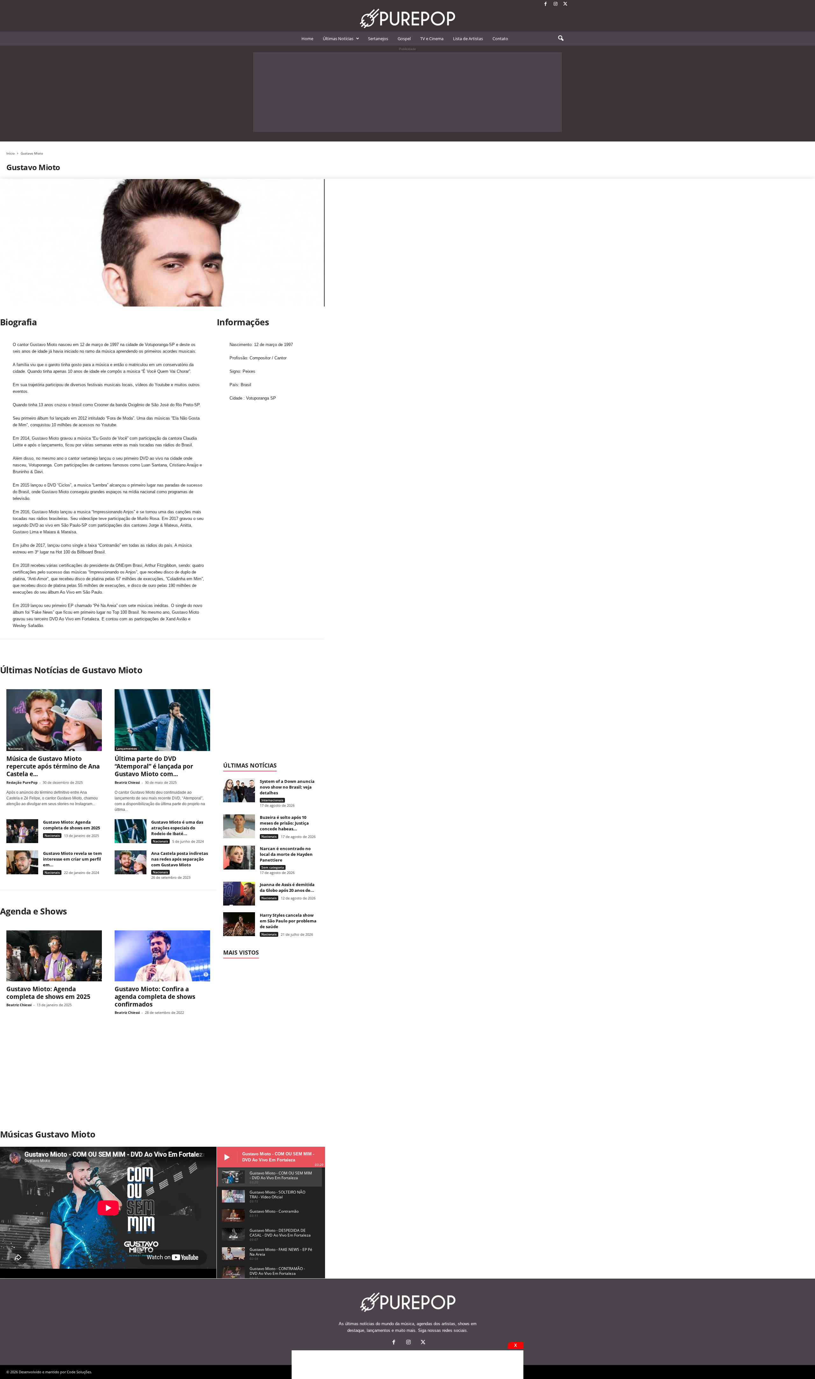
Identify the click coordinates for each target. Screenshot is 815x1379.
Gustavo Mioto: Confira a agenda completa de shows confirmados (155, 996)
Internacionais (272, 800)
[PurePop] (407, 18)
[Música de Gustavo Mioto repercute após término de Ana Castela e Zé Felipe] (54, 720)
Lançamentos (126, 748)
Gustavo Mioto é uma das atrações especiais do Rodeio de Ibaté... (177, 827)
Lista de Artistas (468, 38)
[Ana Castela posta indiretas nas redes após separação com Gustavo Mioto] (130, 862)
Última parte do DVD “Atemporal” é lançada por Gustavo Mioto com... (154, 766)
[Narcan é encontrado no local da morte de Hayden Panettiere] (239, 858)
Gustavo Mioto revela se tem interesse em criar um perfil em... (72, 859)
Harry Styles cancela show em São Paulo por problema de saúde (288, 920)
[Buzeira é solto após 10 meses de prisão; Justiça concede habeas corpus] (239, 826)
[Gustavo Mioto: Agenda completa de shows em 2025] (22, 831)
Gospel (404, 38)
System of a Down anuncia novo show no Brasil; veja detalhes (287, 787)
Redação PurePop (22, 782)
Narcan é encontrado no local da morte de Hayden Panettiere (286, 854)
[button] (561, 39)
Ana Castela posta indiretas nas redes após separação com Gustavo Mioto (179, 859)
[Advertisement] (407, 92)
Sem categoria (272, 867)
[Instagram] (555, 4)
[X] (565, 4)
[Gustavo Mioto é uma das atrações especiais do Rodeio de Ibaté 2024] (130, 831)
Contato (500, 38)
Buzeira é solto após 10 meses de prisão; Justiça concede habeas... (284, 823)
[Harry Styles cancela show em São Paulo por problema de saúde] (239, 924)
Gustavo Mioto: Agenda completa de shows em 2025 (71, 825)
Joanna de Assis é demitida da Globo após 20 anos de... (287, 887)
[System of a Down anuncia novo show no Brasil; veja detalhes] (239, 790)
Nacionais (15, 748)
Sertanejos (378, 38)
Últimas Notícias (338, 38)
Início (10, 153)
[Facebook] (545, 4)
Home (307, 38)
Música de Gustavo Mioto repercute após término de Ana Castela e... (53, 766)
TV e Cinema (431, 38)
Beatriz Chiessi (127, 782)
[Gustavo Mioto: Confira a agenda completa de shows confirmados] (162, 955)
